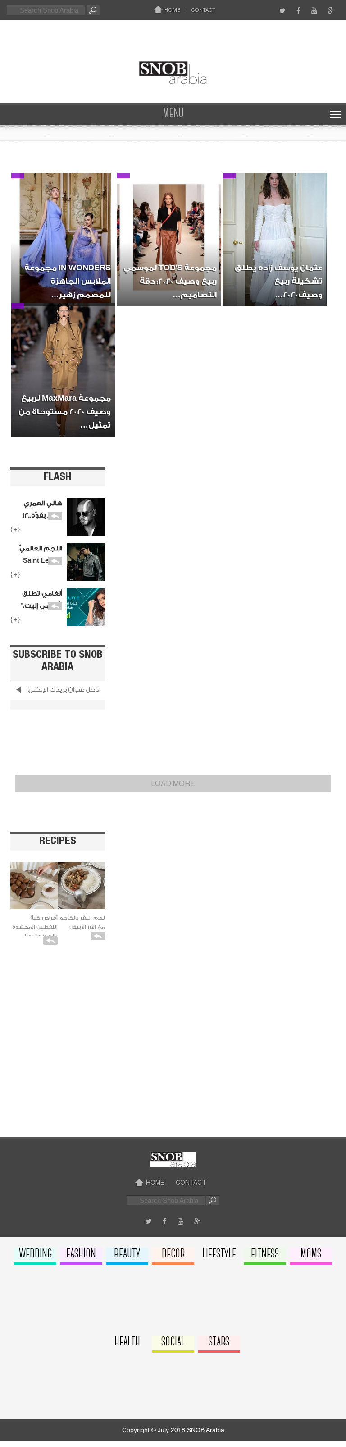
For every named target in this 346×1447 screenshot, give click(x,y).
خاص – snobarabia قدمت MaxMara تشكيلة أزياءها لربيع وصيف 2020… (66, 383)
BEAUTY (127, 1254)
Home (171, 10)
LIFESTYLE (219, 1254)
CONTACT (203, 10)
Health (127, 1342)
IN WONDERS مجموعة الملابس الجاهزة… (67, 209)
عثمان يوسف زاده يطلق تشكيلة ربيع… (279, 209)
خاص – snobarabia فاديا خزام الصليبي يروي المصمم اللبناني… (63, 247)
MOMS (310, 1254)
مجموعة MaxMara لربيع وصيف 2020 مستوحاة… (66, 339)
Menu (173, 114)
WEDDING (35, 1254)
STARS (219, 1342)
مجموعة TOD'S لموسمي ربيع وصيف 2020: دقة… (170, 209)
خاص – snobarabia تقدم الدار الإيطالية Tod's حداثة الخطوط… (171, 247)
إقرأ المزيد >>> (62, 298)
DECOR (173, 1254)
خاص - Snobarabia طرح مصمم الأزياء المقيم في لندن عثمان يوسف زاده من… (277, 253)
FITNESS (265, 1254)
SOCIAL (173, 1342)
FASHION (81, 1254)
